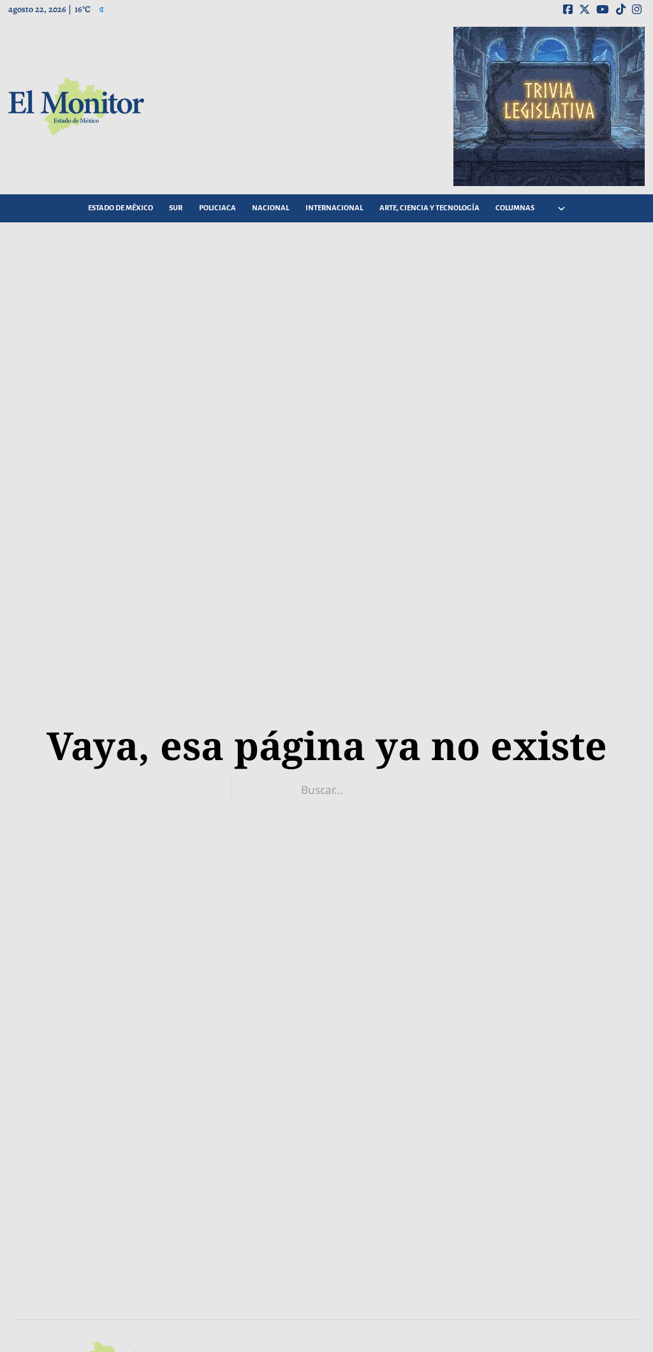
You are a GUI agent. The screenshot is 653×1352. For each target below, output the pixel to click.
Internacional (334, 208)
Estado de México (120, 208)
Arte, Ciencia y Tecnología (429, 208)
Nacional (270, 208)
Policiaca (217, 208)
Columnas (514, 208)
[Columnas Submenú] (561, 208)
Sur (175, 208)
